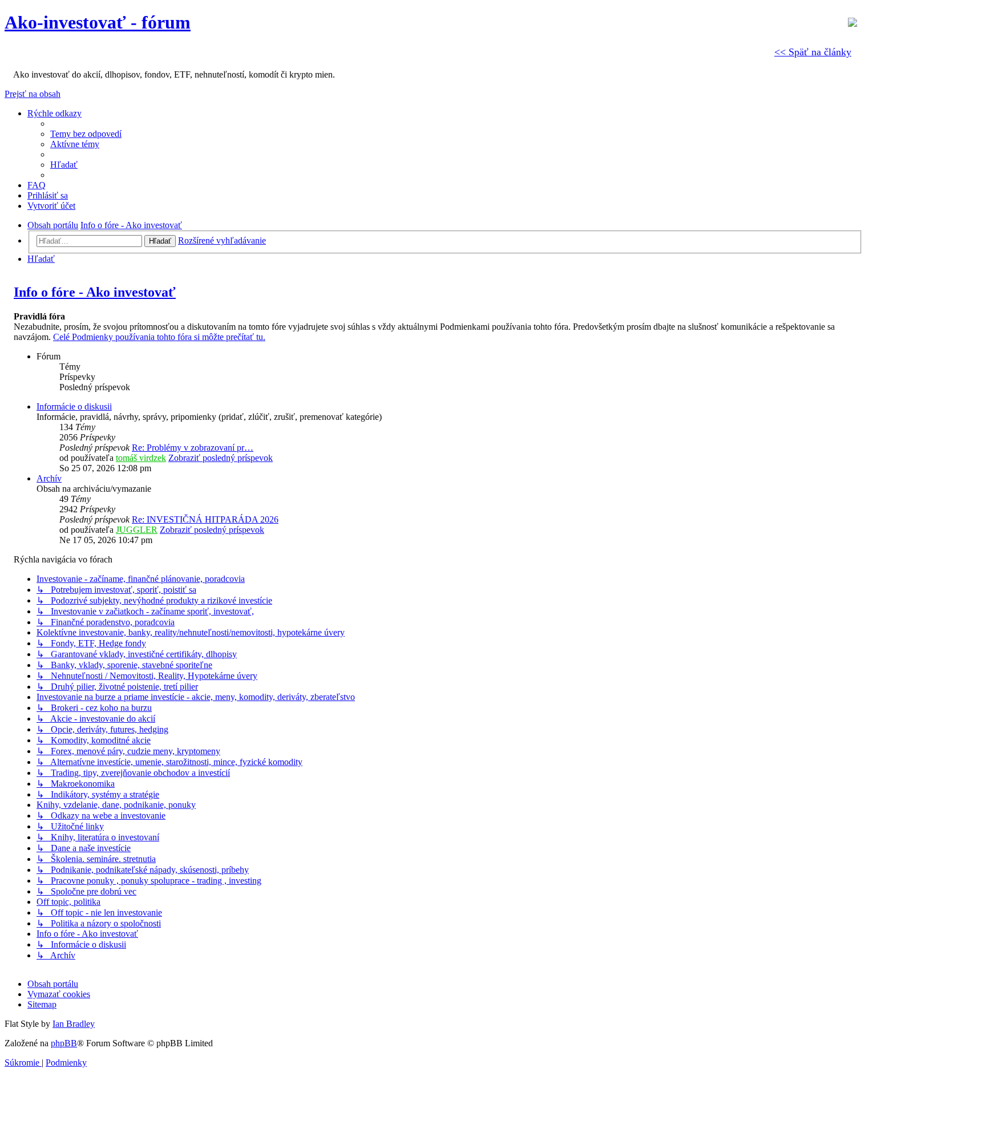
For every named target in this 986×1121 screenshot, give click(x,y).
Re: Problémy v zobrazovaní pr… (192, 447)
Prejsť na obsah (32, 94)
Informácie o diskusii (74, 406)
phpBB (64, 1043)
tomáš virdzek (141, 458)
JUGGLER (136, 530)
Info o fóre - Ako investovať (95, 292)
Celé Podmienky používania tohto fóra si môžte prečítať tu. (159, 337)
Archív (49, 478)
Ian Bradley (73, 1024)
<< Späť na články (812, 52)
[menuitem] (86, 134)
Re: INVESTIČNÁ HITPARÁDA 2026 (205, 519)
